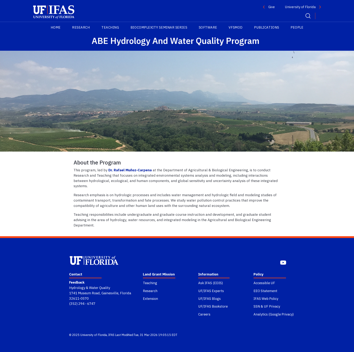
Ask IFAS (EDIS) (210, 283)
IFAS (111, 335)
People (297, 27)
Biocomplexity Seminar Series (159, 27)
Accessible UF (264, 283)
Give (271, 7)
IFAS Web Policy (266, 298)
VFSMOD (235, 27)
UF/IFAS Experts (211, 291)
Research (81, 27)
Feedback (76, 282)
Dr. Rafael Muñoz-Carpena (130, 170)
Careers (204, 314)
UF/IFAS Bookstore (213, 306)
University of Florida (300, 7)
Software (208, 27)
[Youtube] (283, 262)
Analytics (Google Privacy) (274, 314)
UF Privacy (272, 306)
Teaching (110, 27)
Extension (150, 298)
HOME (56, 27)
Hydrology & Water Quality (89, 287)
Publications (266, 27)
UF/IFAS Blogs (209, 298)
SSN (257, 306)
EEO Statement (265, 291)
